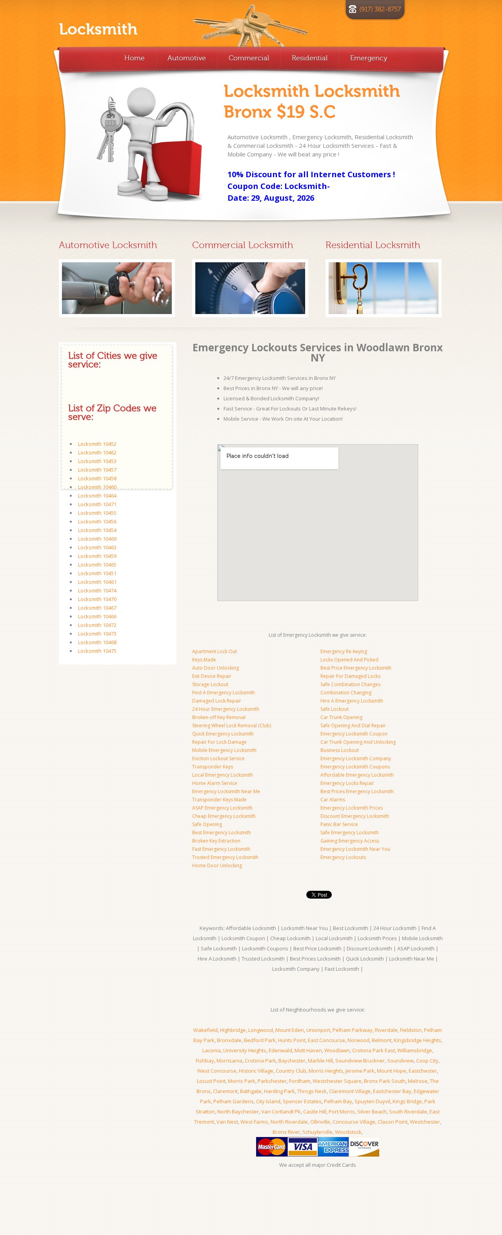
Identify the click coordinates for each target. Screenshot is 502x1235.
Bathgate (251, 1091)
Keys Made (204, 659)
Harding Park (279, 1091)
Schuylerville (317, 1131)
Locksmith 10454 (97, 530)
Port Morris (342, 1111)
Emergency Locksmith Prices (351, 808)
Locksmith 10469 (97, 538)
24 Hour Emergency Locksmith (225, 709)
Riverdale (386, 1029)
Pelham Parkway (353, 1029)
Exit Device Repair (211, 676)
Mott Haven (308, 1050)
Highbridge (233, 1029)
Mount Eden (289, 1029)
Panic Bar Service (339, 824)
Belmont (381, 1040)
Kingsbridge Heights (417, 1040)
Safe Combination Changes (350, 684)
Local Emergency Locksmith (222, 775)
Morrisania (229, 1060)
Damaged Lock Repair (216, 700)
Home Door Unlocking (217, 865)
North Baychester (238, 1111)
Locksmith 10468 (97, 642)
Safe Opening (207, 824)
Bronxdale (229, 1040)
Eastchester (423, 1070)
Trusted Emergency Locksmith (225, 857)
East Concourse (326, 1040)
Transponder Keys (212, 766)
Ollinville (320, 1121)
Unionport (318, 1029)
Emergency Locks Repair (347, 783)
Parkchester (272, 1080)
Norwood (358, 1040)
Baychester (292, 1060)
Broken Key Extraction (216, 840)
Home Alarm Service (214, 783)
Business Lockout (339, 750)
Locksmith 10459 (97, 555)
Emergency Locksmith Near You (355, 849)
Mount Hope (391, 1070)
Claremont (225, 1091)
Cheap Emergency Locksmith (224, 816)
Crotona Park (260, 1060)
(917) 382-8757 (380, 9)
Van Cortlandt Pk (281, 1111)
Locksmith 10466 (97, 616)
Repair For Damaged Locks (350, 676)
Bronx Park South (385, 1080)
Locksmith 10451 (97, 573)
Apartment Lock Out (214, 651)
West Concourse (216, 1070)
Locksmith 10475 (97, 650)
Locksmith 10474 (97, 590)
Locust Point (211, 1080)
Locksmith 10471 (97, 504)
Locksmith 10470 (97, 599)
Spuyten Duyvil (372, 1101)
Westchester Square (337, 1080)
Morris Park (241, 1080)
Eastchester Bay (392, 1091)
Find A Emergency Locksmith (223, 692)
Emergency (368, 58)
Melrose (417, 1080)
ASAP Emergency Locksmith (222, 808)
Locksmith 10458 (97, 478)
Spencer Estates (302, 1101)
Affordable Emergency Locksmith (357, 775)
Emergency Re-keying (343, 651)
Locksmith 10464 (97, 495)
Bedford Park (260, 1040)
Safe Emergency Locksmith (349, 832)
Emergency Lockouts (343, 857)
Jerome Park (360, 1070)
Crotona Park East (373, 1050)
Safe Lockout (334, 709)
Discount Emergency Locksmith (354, 816)
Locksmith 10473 (97, 633)
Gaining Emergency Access (349, 840)
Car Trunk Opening (341, 717)
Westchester (425, 1121)
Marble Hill (320, 1060)
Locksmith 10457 (97, 469)
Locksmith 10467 (97, 607)
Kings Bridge (407, 1101)
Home (134, 58)
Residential (309, 58)
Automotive (186, 58)
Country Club (291, 1070)
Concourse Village (354, 1121)
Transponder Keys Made (219, 799)
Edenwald (280, 1050)
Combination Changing (345, 692)
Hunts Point (292, 1040)
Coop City (427, 1060)
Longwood (260, 1029)
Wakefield (205, 1029)
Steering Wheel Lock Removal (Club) (231, 725)
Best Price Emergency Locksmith (355, 668)
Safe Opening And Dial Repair (353, 725)
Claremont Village (350, 1091)
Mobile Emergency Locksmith (224, 750)
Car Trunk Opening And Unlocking (358, 742)
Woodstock (348, 1131)
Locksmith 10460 (97, 486)
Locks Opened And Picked (349, 659)
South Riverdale (408, 1111)
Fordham (299, 1080)
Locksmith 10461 (97, 581)
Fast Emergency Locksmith (221, 849)
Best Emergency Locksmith (221, 832)
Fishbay (205, 1060)
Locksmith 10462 (97, 452)
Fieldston (411, 1029)
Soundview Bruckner (360, 1060)
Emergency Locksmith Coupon (353, 733)
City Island (268, 1101)
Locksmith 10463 (97, 547)
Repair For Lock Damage (219, 742)
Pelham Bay (338, 1101)
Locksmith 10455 (97, 512)
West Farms (254, 1121)
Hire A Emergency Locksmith (351, 700)
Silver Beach (372, 1111)
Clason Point (392, 1121)
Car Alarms (332, 799)
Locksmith (98, 29)
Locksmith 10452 (97, 443)
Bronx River (286, 1131)
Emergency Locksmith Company (355, 758)
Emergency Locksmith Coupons (355, 766)
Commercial (249, 58)
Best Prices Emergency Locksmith (357, 791)
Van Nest (227, 1121)
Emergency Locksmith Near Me (226, 791)
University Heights (244, 1050)
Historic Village (256, 1070)
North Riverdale (289, 1121)
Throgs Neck (312, 1091)
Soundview (400, 1060)
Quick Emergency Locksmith (223, 733)
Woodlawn (337, 1050)
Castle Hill (314, 1111)
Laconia (211, 1050)
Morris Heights (326, 1070)
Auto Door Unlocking (215, 668)
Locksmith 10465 (97, 564)
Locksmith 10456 (97, 521)
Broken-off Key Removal (219, 717)
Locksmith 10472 (97, 624)
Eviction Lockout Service (218, 758)
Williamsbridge (414, 1050)
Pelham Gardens (233, 1101)
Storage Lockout (210, 684)
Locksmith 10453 (97, 461)
